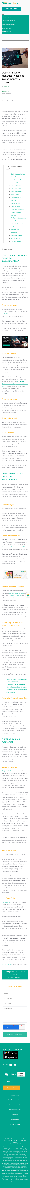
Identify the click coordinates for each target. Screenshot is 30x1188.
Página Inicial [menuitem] (6, 17)
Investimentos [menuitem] (6, 28)
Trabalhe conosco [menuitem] (15, 1119)
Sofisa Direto (7, 86)
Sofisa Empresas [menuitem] (15, 1095)
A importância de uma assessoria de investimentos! (15, 974)
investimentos (5, 91)
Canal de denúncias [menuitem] (15, 1124)
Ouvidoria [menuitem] (15, 1114)
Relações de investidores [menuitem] (15, 1100)
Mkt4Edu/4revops (19, 1144)
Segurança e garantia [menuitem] (15, 1105)
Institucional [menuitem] (6, 32)
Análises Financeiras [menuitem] (8, 24)
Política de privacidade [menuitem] (15, 1109)
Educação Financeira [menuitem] (9, 21)
